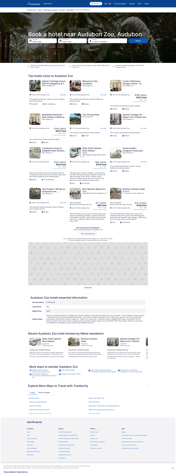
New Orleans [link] (70, 10)
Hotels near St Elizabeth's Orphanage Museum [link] (104, 406)
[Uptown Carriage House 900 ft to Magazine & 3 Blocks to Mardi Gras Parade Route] (47, 95)
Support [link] (124, 432)
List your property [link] (32, 438)
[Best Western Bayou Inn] (88, 205)
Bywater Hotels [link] (34, 398)
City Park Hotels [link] (94, 402)
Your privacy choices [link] (96, 448)
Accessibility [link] (93, 445)
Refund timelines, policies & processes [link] (132, 442)
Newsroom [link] (30, 445)
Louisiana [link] (62, 10)
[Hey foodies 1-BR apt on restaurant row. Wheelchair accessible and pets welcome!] (47, 205)
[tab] (32, 392)
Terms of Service (22, 472)
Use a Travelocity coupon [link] (129, 445)
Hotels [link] (40, 10)
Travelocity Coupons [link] (64, 451)
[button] (88, 386)
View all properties (88, 234)
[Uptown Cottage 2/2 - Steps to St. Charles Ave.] (128, 128)
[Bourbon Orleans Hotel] (128, 205)
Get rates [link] (63, 95)
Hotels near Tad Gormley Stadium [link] (40, 413)
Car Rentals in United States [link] (66, 445)
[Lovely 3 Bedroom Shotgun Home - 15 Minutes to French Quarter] (128, 95)
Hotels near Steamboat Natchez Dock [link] (101, 410)
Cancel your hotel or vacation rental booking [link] (134, 435)
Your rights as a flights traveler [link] (130, 448)
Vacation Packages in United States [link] (68, 438)
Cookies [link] (92, 435)
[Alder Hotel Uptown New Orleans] (88, 165)
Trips (139, 3)
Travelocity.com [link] (31, 10)
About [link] (28, 432)
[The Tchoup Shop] (88, 128)
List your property (120, 3)
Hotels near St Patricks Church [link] (39, 410)
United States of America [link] (50, 10)
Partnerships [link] (30, 442)
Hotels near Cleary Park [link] (96, 398)
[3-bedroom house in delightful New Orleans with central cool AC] (47, 165)
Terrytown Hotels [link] (94, 413)
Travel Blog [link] (61, 458)
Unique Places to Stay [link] (64, 455)
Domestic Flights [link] (63, 442)
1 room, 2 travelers (99, 42)
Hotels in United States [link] (65, 432)
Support (132, 3)
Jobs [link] (28, 435)
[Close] (172, 468)
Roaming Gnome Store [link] (33, 451)
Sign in (147, 3)
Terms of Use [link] (93, 438)
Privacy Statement (10, 472)
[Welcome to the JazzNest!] (88, 95)
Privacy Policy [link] (94, 432)
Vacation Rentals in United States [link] (67, 435)
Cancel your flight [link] (127, 438)
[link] (43, 371)
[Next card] (145, 348)
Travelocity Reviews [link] (64, 448)
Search (138, 41)
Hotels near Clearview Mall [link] (37, 402)
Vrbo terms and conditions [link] (97, 442)
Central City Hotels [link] (35, 406)
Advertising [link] (30, 455)
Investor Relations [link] (32, 448)
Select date (37, 42)
